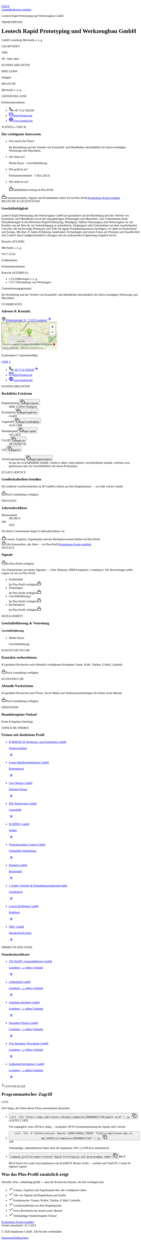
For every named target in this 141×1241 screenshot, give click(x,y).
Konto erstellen (22, 9)
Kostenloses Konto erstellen (104, 197)
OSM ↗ (6, 361)
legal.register (31, 403)
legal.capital (29, 431)
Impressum (7, 1237)
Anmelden (7, 9)
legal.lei (16, 450)
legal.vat (20, 440)
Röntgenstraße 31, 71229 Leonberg (26, 320)
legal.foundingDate (29, 422)
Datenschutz (21, 1237)
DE (3, 6)
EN (8, 6)
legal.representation (41, 459)
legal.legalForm (29, 412)
